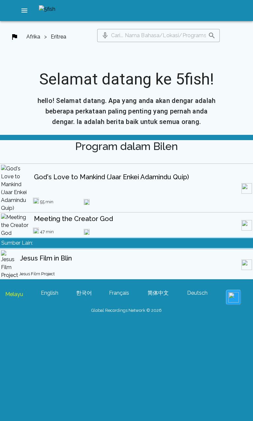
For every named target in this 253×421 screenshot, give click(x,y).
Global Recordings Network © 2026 (126, 310)
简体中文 (158, 293)
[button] (24, 10)
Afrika (33, 37)
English (49, 293)
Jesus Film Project (37, 273)
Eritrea (58, 37)
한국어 (84, 293)
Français (119, 293)
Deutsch (197, 293)
